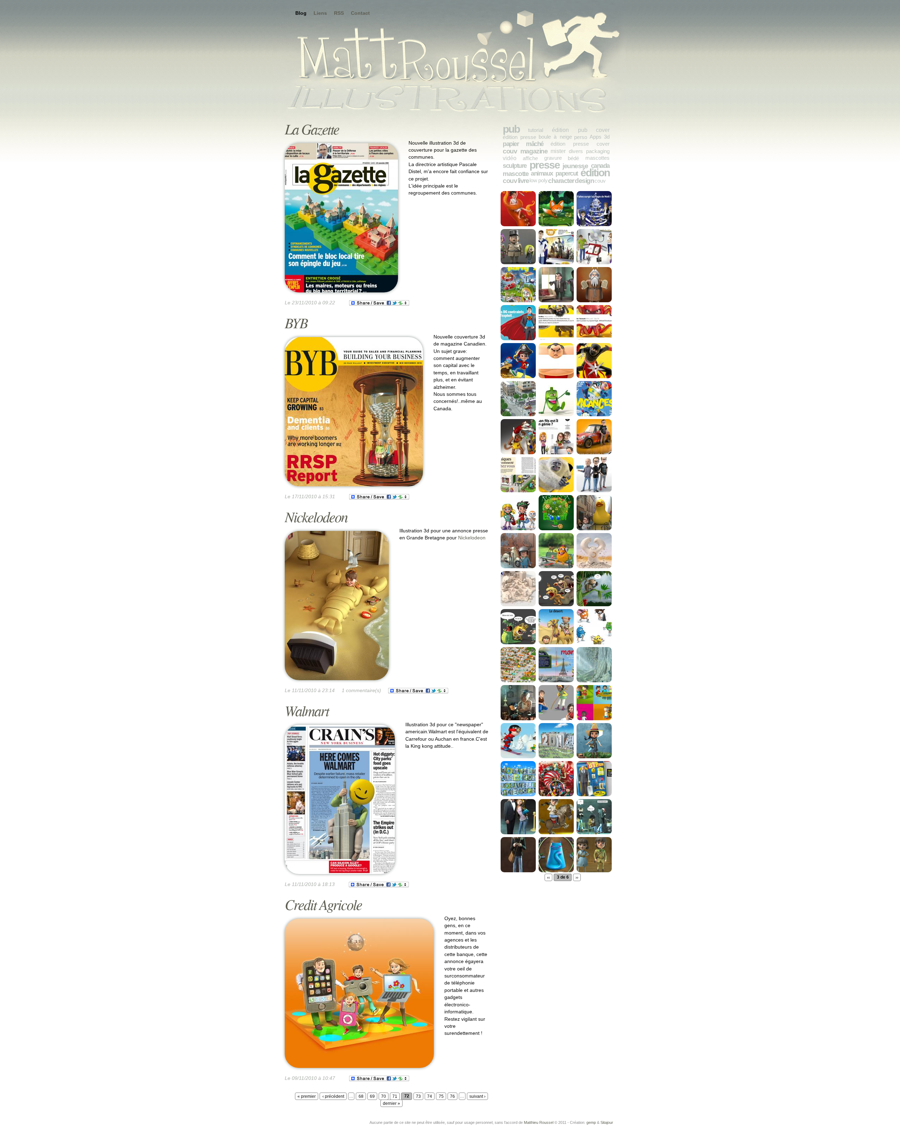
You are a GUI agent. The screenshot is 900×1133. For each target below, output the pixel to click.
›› (577, 877)
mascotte (515, 173)
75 (441, 1096)
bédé (573, 158)
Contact (360, 13)
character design (571, 180)
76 (452, 1096)
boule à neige (555, 137)
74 (429, 1096)
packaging (598, 151)
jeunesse (575, 166)
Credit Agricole (323, 904)
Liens (320, 13)
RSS (339, 13)
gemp (591, 1122)
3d (607, 137)
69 (372, 1096)
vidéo (509, 158)
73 (418, 1096)
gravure (553, 158)
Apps (596, 137)
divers (576, 151)
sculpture (515, 165)
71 (394, 1096)
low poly (538, 180)
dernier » (391, 1103)
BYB (296, 322)
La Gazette (312, 128)
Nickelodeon (316, 516)
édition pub (569, 130)
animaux (542, 173)
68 (361, 1096)
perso (580, 137)
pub (511, 129)
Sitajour (606, 1122)
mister (558, 151)
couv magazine (525, 151)
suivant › (477, 1096)
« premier (306, 1096)
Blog (301, 13)
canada (600, 165)
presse (544, 165)
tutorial (535, 130)
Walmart (307, 710)
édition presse (519, 137)
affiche (530, 158)
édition (595, 172)
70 (383, 1096)
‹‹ (548, 877)
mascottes (597, 158)
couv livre (516, 180)
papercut (566, 173)
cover (603, 130)
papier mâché (523, 143)
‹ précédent (333, 1096)
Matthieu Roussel (538, 1122)
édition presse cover (580, 144)
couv (600, 181)
